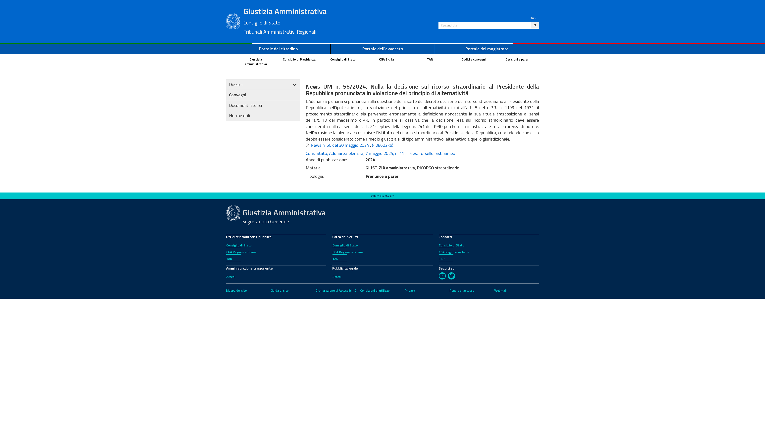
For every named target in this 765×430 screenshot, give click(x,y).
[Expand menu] (294, 84)
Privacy (410, 290)
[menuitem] (255, 61)
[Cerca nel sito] (535, 25)
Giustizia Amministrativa (285, 20)
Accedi (230, 276)
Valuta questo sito (382, 196)
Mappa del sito (236, 290)
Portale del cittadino (278, 48)
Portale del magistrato (487, 48)
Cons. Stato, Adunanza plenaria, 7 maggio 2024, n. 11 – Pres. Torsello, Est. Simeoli (381, 153)
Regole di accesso (461, 290)
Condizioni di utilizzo (375, 290)
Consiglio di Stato (239, 245)
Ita (532, 18)
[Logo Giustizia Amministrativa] (233, 21)
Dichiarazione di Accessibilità (336, 290)
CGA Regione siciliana (241, 252)
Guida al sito (280, 290)
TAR (229, 258)
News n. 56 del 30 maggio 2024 (340, 145)
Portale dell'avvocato (382, 48)
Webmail (500, 290)
